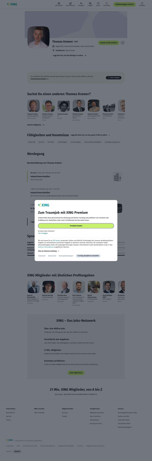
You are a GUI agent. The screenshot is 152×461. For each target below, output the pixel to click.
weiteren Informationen (46, 247)
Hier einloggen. (43, 233)
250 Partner (56, 240)
